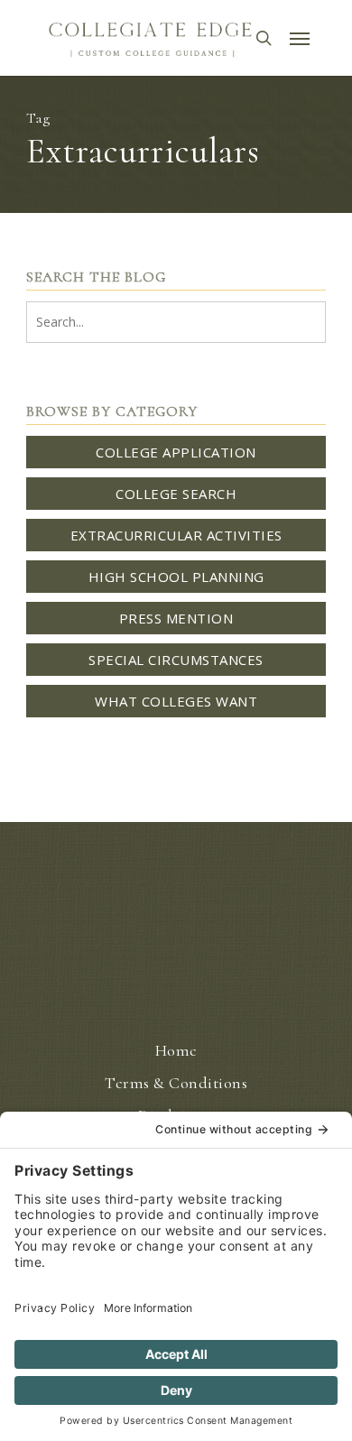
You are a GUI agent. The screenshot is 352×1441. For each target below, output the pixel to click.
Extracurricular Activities (176, 535)
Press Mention (176, 618)
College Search (176, 494)
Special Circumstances (176, 660)
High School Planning (176, 577)
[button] (300, 38)
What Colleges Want (176, 701)
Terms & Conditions (176, 1083)
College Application (176, 452)
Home (176, 1050)
